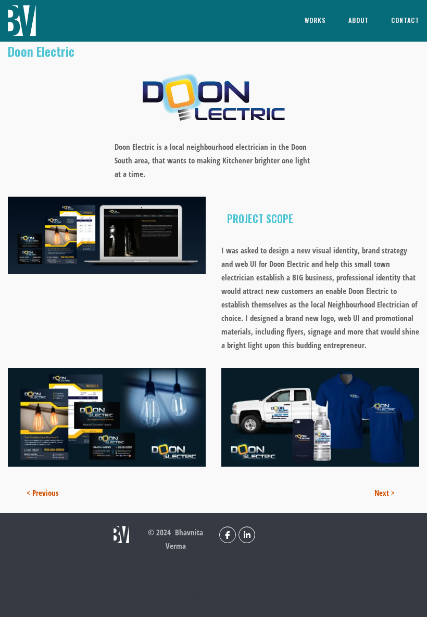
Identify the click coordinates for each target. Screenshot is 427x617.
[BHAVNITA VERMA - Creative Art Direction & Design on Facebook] (227, 534)
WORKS (315, 20)
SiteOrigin (309, 598)
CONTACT (405, 20)
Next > (384, 492)
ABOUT (358, 20)
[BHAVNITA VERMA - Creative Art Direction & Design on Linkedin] (246, 534)
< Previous (43, 492)
